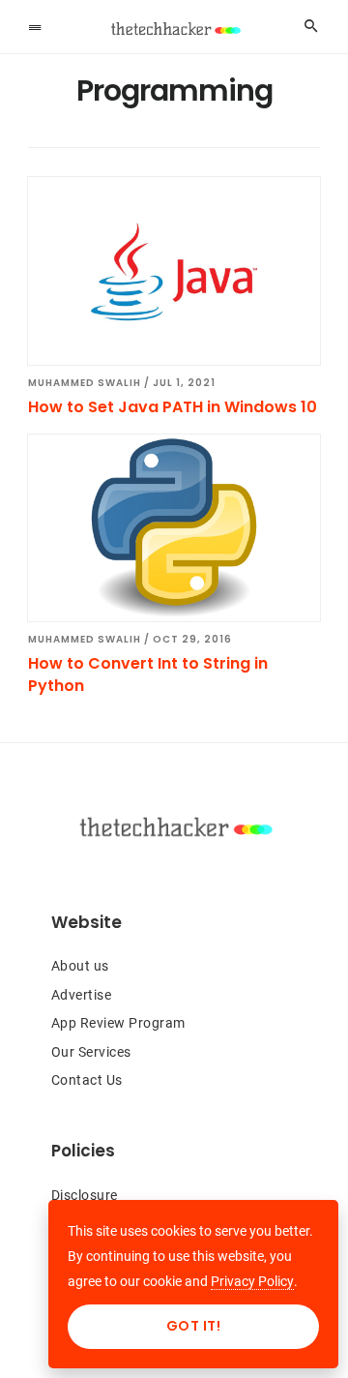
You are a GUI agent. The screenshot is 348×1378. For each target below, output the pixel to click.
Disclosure (84, 1195)
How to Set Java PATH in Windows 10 (172, 407)
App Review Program (118, 1023)
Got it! (193, 1325)
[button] (34, 26)
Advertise (81, 995)
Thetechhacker (174, 29)
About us (80, 966)
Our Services (91, 1052)
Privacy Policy (252, 1281)
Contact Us (87, 1080)
